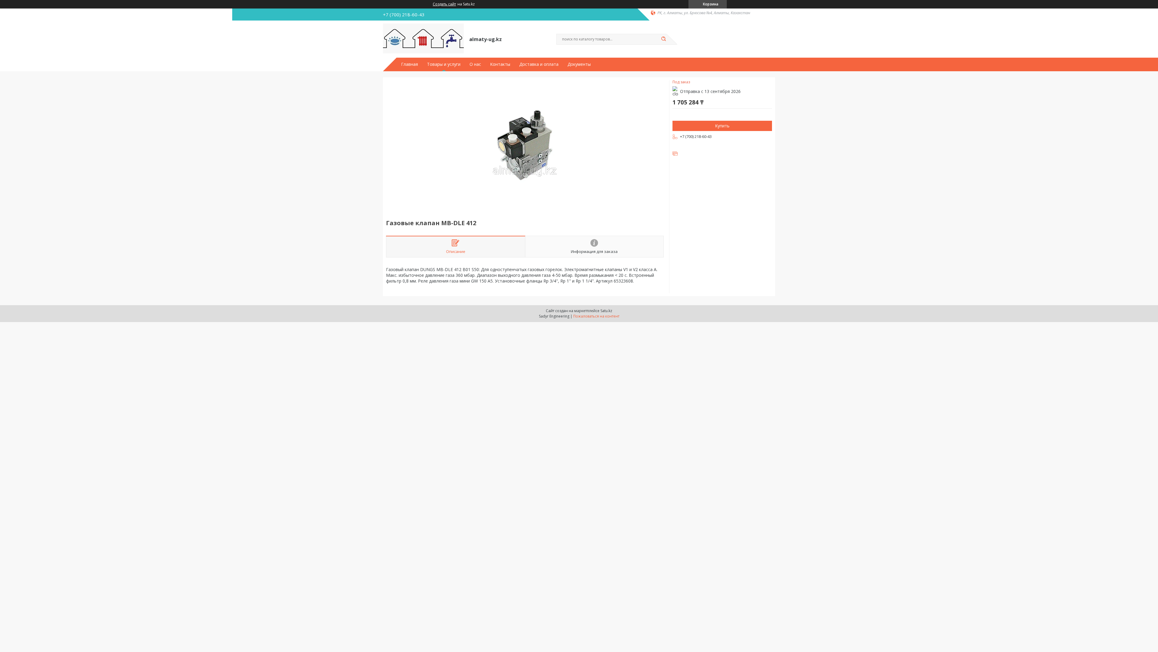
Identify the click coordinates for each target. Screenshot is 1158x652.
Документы (579, 64)
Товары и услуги (443, 64)
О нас (475, 64)
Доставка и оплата (538, 64)
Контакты (500, 64)
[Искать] (663, 39)
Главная (409, 64)
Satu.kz (606, 310)
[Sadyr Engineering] (423, 39)
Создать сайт (444, 4)
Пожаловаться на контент (596, 316)
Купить (722, 126)
